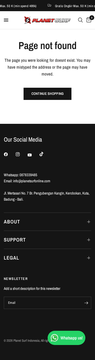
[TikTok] (45, 154)
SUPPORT (15, 239)
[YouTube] (33, 154)
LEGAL (11, 257)
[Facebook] (9, 154)
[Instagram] (21, 154)
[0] (88, 20)
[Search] (80, 20)
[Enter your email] (86, 303)
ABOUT (12, 221)
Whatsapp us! (72, 338)
